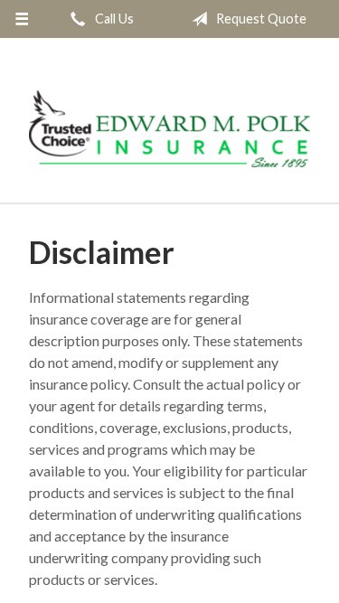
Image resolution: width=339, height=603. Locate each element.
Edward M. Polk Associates (169, 128)
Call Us (113, 18)
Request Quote (259, 18)
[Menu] (22, 19)
